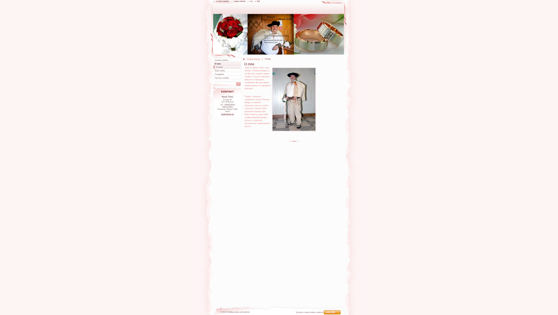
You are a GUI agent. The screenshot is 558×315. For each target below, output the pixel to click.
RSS (251, 1)
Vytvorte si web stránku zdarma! (309, 312)
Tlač (258, 1)
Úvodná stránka (253, 59)
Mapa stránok (239, 1)
